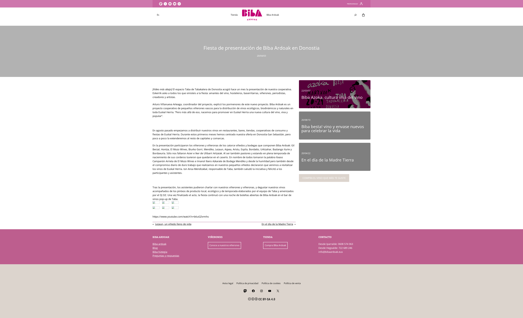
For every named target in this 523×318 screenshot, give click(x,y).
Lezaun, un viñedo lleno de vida (173, 224)
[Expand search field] (355, 15)
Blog (155, 248)
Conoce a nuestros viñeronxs (224, 245)
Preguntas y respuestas (166, 255)
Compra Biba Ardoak (275, 245)
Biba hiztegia (160, 251)
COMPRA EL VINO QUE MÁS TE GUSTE (324, 178)
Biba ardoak (159, 244)
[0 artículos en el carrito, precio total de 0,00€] (363, 15)
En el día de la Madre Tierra (277, 224)
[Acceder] (361, 3)
